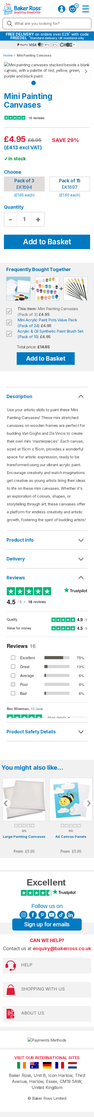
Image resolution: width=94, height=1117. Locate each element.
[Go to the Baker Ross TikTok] (61, 915)
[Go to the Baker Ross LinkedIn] (70, 915)
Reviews (16, 577)
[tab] (47, 540)
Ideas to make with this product (47, 732)
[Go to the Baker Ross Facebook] (33, 915)
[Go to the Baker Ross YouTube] (52, 915)
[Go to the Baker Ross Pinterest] (42, 915)
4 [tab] (53, 82)
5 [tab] (60, 82)
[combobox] (47, 23)
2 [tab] (40, 82)
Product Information (47, 540)
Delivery (16, 559)
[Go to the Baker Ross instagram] (23, 915)
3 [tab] (47, 82)
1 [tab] (33, 82)
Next (81, 71)
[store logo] (21, 9)
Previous (13, 71)
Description (19, 396)
